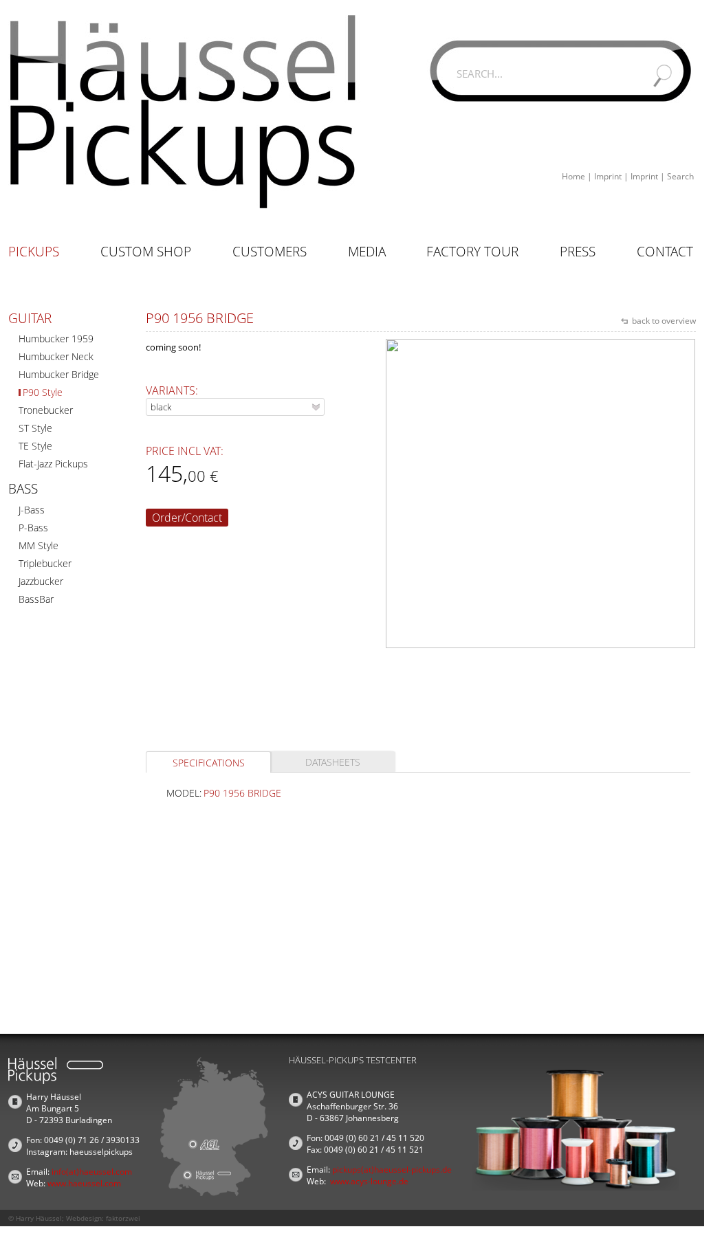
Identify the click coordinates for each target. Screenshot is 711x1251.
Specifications (209, 762)
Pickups (33, 252)
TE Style (35, 445)
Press (577, 252)
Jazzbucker (41, 581)
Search (680, 176)
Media (367, 252)
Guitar (30, 318)
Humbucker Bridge (59, 374)
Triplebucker (45, 563)
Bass (23, 489)
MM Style (38, 545)
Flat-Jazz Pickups (53, 463)
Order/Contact (187, 517)
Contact (665, 252)
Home (573, 176)
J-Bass (32, 509)
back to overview (663, 320)
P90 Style (43, 392)
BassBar (36, 599)
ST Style (35, 427)
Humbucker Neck (56, 356)
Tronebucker (46, 410)
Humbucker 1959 (56, 338)
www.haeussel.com (84, 1183)
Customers (269, 252)
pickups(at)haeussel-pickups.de (392, 1169)
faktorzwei (123, 1218)
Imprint (608, 176)
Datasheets (332, 761)
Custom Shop (145, 252)
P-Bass (33, 527)
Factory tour (472, 252)
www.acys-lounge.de (369, 1181)
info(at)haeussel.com (92, 1171)
